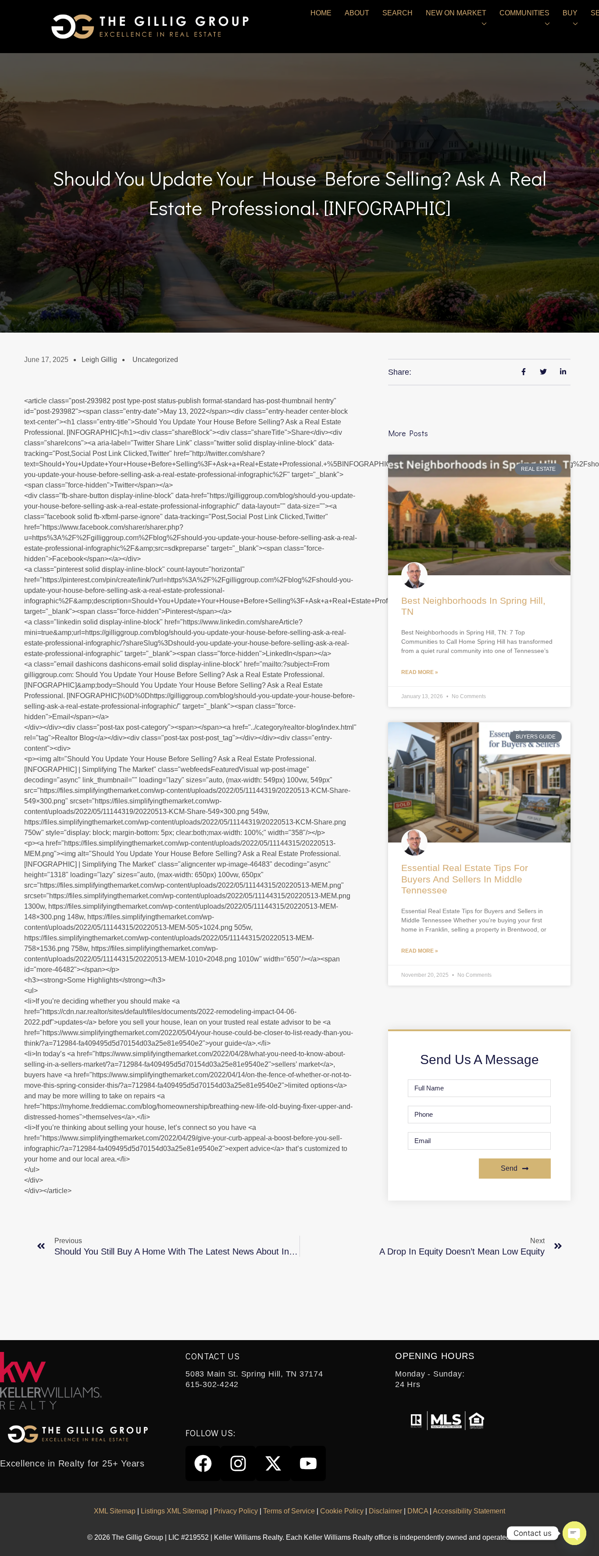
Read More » (419, 672)
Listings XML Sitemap (174, 1511)
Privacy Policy (236, 1511)
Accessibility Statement (469, 1511)
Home (321, 13)
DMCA (417, 1511)
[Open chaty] (574, 1533)
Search (397, 13)
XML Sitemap (114, 1511)
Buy (570, 13)
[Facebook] (203, 1463)
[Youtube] (308, 1463)
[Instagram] (238, 1463)
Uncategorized (155, 359)
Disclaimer (385, 1511)
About (357, 13)
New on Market (456, 13)
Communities (524, 13)
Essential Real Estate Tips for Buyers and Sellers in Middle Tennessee (464, 879)
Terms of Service (289, 1511)
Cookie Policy (342, 1511)
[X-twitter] (273, 1463)
